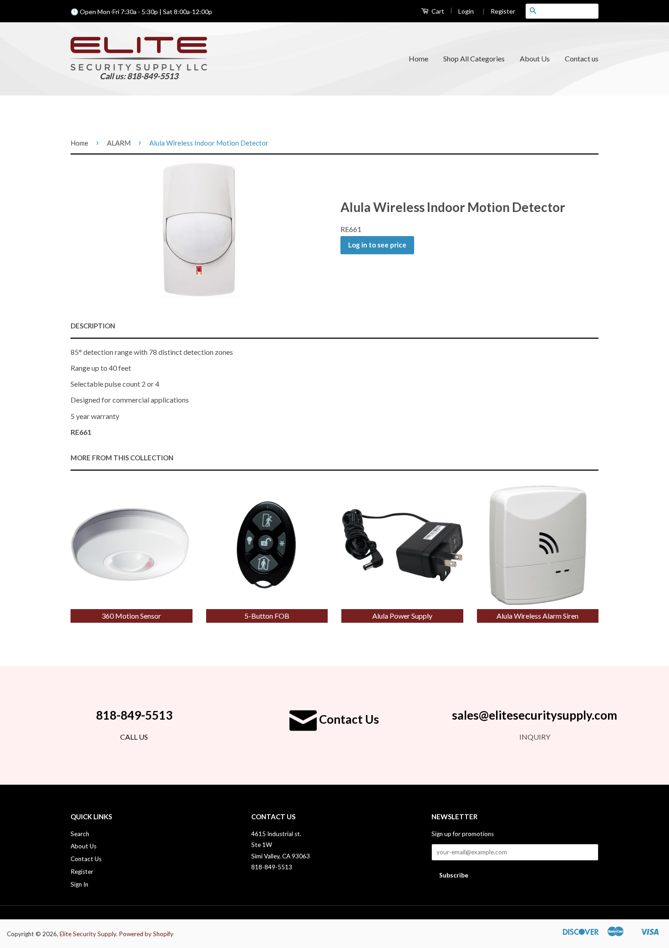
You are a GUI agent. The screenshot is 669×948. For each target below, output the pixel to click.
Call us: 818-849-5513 (139, 76)
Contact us (581, 58)
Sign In (79, 884)
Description (93, 326)
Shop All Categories (474, 58)
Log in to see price (377, 245)
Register (498, 11)
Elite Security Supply (88, 934)
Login (466, 11)
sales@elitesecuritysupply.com (534, 715)
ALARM (119, 143)
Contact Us (348, 719)
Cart (437, 11)
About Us (535, 58)
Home (418, 58)
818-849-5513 (134, 715)
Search (80, 833)
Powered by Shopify (146, 934)
